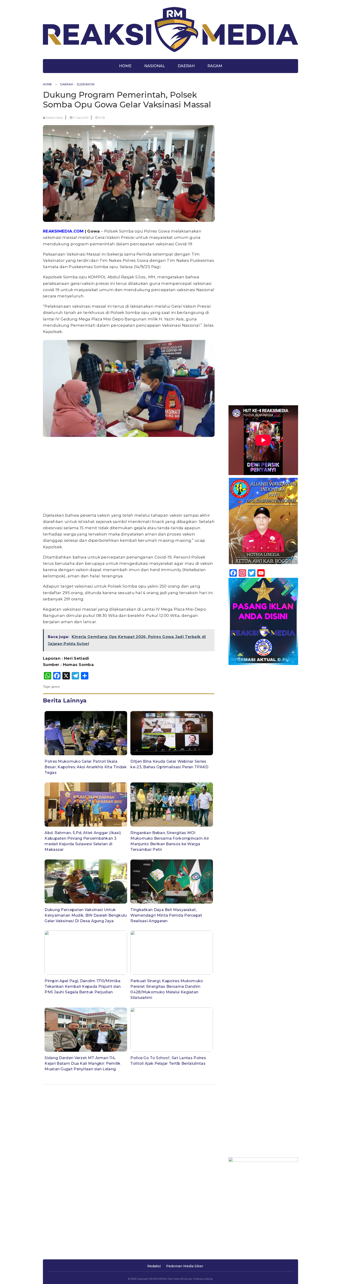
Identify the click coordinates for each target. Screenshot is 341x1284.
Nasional (154, 66)
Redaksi (154, 1266)
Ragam (214, 66)
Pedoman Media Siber (184, 1266)
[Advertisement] (129, 475)
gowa (55, 686)
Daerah (186, 66)
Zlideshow (86, 84)
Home (125, 66)
